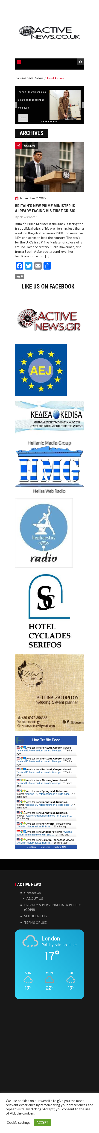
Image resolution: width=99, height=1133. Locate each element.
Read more (23, 117)
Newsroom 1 (29, 217)
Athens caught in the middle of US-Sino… (44, 833)
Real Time (45, 847)
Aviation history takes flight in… (34, 826)
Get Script (32, 847)
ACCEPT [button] (42, 1122)
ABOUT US (34, 898)
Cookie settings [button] (18, 1122)
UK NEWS (29, 145)
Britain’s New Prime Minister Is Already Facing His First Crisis (45, 208)
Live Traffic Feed (46, 740)
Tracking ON (59, 847)
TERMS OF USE (35, 922)
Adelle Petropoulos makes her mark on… (49, 815)
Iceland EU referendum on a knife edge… (40, 750)
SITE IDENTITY (35, 916)
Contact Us (32, 893)
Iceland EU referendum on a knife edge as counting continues (32, 99)
